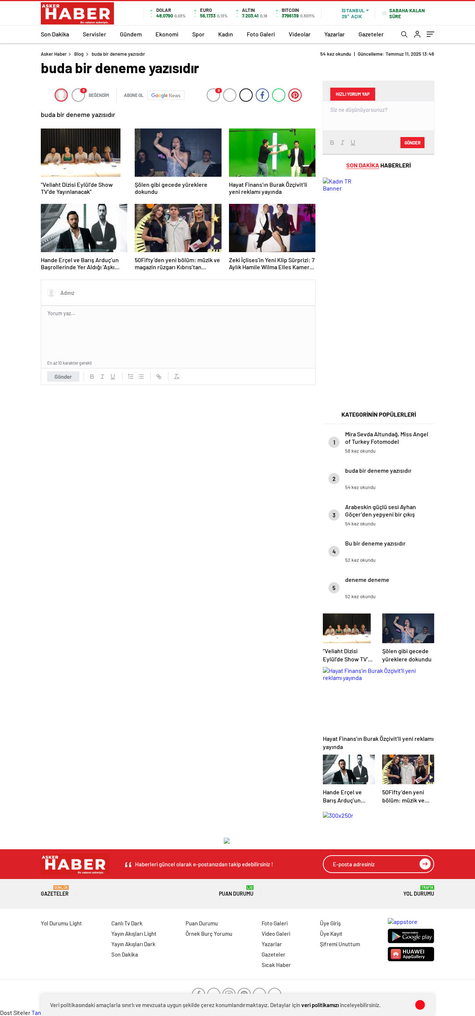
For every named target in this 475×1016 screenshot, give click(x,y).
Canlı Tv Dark (126, 923)
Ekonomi (166, 34)
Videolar (300, 34)
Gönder (63, 376)
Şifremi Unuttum (340, 944)
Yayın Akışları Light (134, 933)
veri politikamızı (320, 1005)
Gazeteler (371, 34)
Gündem (131, 34)
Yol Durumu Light (61, 923)
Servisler (94, 34)
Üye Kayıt (331, 933)
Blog (78, 54)
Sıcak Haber (276, 964)
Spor (198, 34)
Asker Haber (54, 54)
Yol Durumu (418, 891)
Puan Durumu (236, 891)
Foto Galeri (261, 34)
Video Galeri (276, 933)
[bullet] (141, 376)
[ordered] (130, 376)
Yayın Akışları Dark (133, 944)
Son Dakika (55, 34)
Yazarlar (334, 34)
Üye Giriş (330, 923)
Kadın (225, 34)
